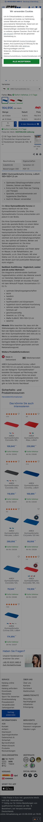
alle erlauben (8, 34)
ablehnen (26, 46)
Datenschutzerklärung (12, 56)
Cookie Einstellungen (27, 41)
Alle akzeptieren (22, 61)
